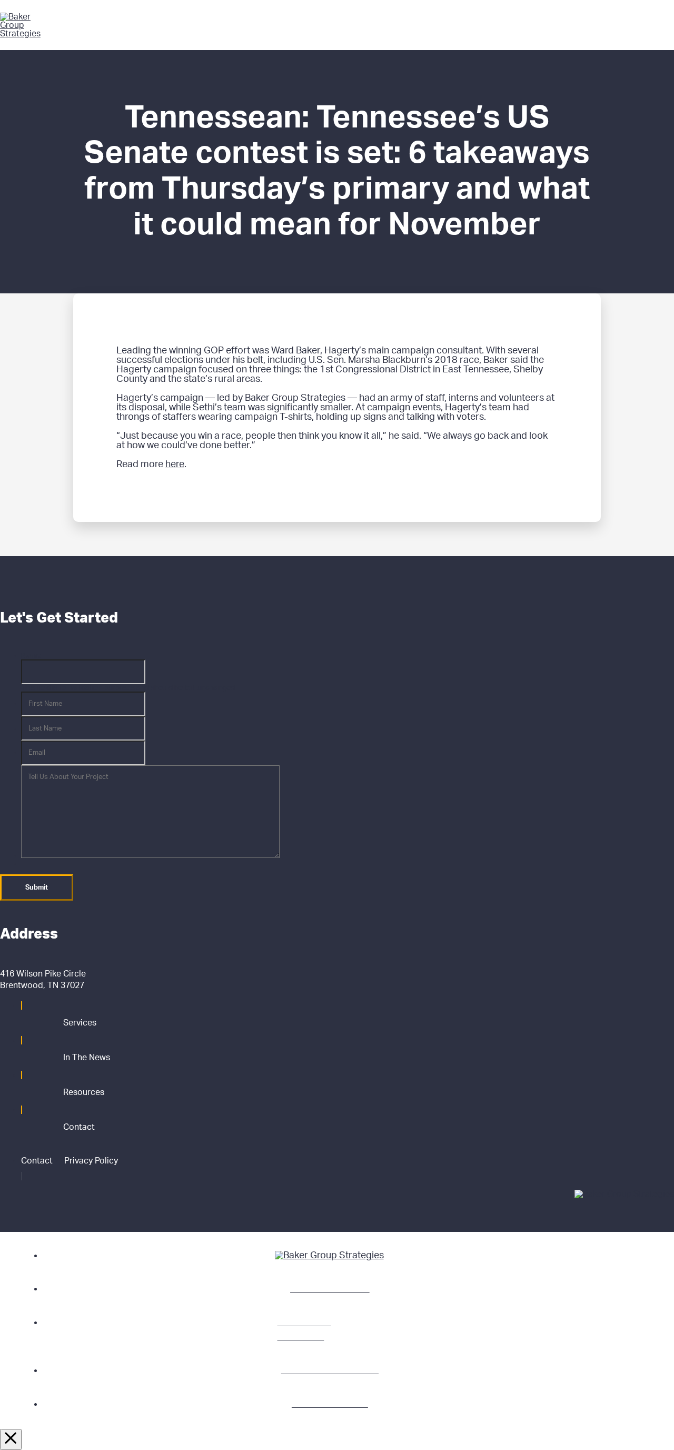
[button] (661, 25)
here (174, 464)
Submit (36, 887)
